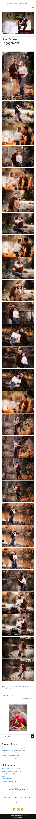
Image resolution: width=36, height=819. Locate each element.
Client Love (11, 802)
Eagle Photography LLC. (21, 686)
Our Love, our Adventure (8, 748)
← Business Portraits (7, 695)
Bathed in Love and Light (9, 750)
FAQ (17, 802)
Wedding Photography (8, 688)
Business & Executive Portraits (10, 768)
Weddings (15, 797)
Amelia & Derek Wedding (9, 758)
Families (7, 800)
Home (4, 797)
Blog (21, 802)
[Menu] (33, 7)
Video (19, 800)
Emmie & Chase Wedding (9, 755)
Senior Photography (7, 778)
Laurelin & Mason (7, 753)
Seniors (31, 797)
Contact (26, 802)
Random (4, 776)
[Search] (32, 736)
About (9, 797)
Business (13, 800)
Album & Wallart (26, 800)
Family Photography (7, 773)
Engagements (23, 797)
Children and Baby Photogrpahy (10, 771)
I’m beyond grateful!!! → (27, 698)
